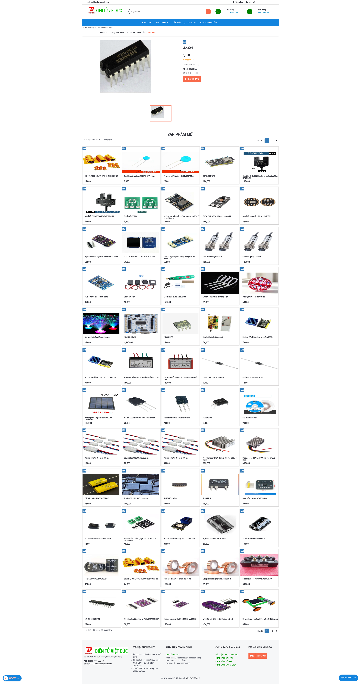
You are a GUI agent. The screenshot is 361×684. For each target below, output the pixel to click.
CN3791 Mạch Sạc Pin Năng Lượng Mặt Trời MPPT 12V (179, 258)
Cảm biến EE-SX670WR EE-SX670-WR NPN (99, 216)
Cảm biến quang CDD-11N (212, 257)
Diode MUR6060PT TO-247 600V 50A (177, 418)
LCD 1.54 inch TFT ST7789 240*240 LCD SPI (139, 257)
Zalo (252, 656)
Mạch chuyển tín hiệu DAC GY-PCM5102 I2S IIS (101, 257)
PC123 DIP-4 (207, 418)
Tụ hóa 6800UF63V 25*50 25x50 (96, 579)
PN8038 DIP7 (168, 337)
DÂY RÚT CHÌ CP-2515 (250, 418)
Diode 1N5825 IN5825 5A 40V (213, 377)
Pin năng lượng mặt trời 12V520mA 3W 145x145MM (98, 419)
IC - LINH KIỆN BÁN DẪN (136, 32)
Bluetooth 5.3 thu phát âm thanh (96, 297)
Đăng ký (251, 2)
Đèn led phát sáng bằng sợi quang (97, 337)
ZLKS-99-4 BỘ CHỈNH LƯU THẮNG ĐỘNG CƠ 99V (141, 377)
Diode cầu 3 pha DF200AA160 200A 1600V (257, 579)
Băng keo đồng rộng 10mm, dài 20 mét (217, 579)
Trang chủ (146, 23)
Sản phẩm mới (162, 23)
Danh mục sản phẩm (116, 32)
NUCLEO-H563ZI (130, 337)
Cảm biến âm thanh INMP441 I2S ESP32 (257, 216)
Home (102, 32)
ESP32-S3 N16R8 (209, 176)
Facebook (261, 656)
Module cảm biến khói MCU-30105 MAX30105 (180, 619)
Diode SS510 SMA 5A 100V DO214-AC (98, 538)
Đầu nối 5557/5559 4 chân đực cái (136, 458)
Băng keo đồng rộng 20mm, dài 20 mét (177, 579)
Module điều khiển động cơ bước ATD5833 (258, 337)
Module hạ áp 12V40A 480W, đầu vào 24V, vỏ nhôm (259, 459)
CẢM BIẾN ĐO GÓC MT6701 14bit (255, 498)
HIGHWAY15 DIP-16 (170, 498)
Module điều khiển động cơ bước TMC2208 (100, 377)
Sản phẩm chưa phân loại (184, 23)
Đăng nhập (238, 2)
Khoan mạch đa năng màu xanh (175, 297)
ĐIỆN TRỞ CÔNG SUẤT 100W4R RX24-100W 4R (141, 579)
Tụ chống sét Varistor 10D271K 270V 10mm (139, 176)
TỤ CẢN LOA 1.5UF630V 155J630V (97, 498)
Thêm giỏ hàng (192, 79)
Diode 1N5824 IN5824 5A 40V (253, 377)
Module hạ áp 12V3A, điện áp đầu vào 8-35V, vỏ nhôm (220, 459)
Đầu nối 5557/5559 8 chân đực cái (176, 458)
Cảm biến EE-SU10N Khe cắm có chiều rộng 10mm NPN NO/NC (260, 177)
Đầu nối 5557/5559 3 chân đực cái (97, 458)
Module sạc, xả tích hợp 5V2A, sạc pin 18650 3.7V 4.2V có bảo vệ (181, 217)
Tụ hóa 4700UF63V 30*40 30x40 (254, 538)
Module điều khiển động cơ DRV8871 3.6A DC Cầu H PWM (140, 539)
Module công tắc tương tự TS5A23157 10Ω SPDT (141, 619)
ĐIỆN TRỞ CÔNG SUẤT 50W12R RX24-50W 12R (101, 176)
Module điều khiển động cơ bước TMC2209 (179, 538)
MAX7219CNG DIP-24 (92, 619)
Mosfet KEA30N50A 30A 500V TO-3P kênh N (139, 418)
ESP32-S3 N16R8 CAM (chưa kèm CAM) (217, 216)
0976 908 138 (94, 661)
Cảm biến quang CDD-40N (252, 257)
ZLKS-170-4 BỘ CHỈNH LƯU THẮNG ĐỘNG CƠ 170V (180, 378)
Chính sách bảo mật (224, 658)
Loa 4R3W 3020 (129, 297)
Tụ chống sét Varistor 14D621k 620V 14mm (179, 176)
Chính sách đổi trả (223, 661)
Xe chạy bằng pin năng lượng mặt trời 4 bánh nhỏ (260, 619)
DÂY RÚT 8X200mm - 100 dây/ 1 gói (215, 297)
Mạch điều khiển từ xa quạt (213, 337)
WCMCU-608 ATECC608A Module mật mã (218, 619)
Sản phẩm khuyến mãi (209, 23)
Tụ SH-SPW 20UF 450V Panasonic (136, 498)
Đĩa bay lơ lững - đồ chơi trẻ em (254, 297)
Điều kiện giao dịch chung (226, 655)
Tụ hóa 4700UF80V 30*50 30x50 (214, 538)
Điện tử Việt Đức (193, 678)
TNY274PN (207, 498)
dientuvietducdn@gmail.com (98, 664)
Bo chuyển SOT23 (130, 216)
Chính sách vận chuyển (225, 665)
